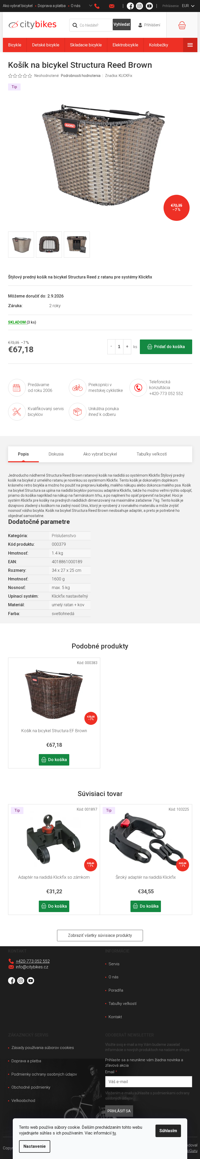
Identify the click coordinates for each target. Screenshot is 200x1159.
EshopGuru (187, 1150)
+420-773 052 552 (33, 961)
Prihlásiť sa (119, 1111)
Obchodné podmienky (30, 1087)
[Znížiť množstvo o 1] (111, 346)
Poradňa (116, 990)
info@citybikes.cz (32, 966)
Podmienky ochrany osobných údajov (44, 1074)
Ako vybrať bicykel (18, 6)
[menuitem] (15, 45)
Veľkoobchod (23, 1100)
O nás (75, 6)
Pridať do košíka (169, 346)
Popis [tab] (23, 454)
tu (114, 1133)
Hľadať (121, 24)
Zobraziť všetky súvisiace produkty (100, 935)
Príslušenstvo (64, 535)
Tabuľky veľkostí (122, 1003)
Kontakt (115, 1017)
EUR (186, 6)
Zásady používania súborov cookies (42, 1047)
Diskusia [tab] (56, 454)
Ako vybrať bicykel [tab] (100, 454)
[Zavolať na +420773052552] (101, 6)
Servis (114, 964)
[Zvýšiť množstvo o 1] (127, 346)
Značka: (118, 76)
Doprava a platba (52, 6)
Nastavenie (34, 1146)
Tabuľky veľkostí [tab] (152, 454)
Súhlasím (168, 1130)
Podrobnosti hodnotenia (81, 76)
